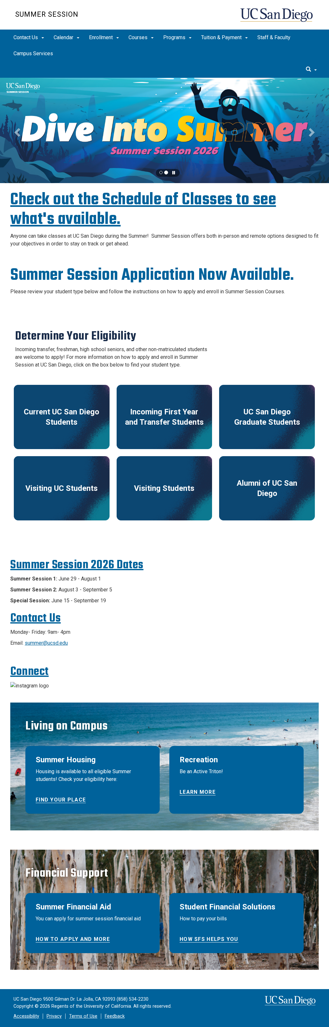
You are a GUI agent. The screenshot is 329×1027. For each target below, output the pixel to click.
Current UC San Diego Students (61, 417)
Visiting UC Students (61, 488)
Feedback (115, 1016)
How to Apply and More (73, 939)
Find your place (61, 800)
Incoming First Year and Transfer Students (164, 417)
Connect (29, 671)
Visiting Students (164, 488)
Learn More (198, 792)
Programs (175, 37)
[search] (311, 70)
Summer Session (46, 14)
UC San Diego (277, 18)
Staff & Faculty (273, 37)
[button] (164, 130)
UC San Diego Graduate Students (267, 417)
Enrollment (101, 37)
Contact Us (26, 37)
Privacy (54, 1016)
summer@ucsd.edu (46, 643)
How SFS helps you (209, 939)
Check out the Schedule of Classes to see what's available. (143, 209)
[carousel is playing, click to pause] (174, 173)
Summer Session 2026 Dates (77, 564)
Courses (139, 37)
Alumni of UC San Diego (267, 488)
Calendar (64, 37)
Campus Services (33, 53)
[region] (164, 130)
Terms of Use (83, 1016)
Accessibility (26, 1016)
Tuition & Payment (222, 37)
